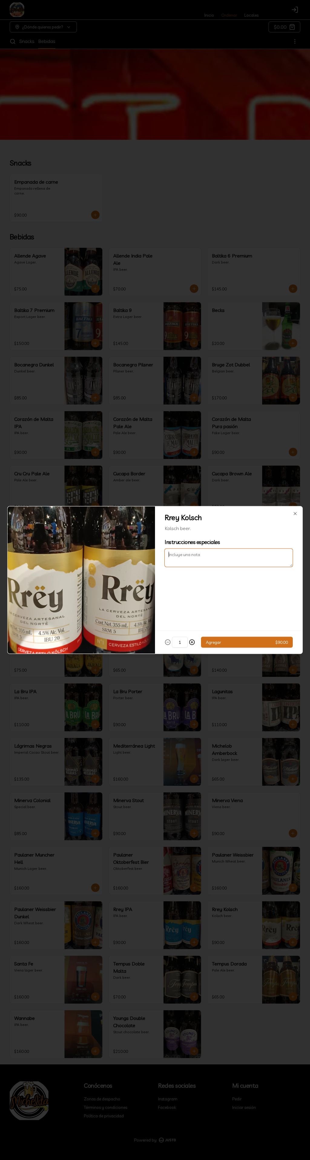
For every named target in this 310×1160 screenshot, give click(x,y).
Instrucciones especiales (192, 542)
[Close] (295, 513)
